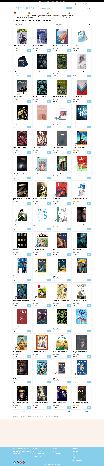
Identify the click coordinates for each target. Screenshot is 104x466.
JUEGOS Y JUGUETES (21, 13)
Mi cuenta (55, 448)
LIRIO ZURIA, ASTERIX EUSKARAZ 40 (60, 351)
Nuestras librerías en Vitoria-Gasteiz (21, 448)
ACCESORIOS (32, 15)
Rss (17, 462)
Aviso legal (35, 448)
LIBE (54, 249)
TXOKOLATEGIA (36, 122)
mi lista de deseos (57, 453)
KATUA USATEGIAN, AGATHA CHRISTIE (80, 402)
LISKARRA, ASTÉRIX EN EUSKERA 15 (40, 249)
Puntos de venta (80, 3)
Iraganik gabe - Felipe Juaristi (19, 173)
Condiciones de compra (38, 453)
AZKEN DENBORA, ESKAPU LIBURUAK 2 (21, 122)
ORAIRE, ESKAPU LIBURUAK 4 (78, 122)
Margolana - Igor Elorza (38, 45)
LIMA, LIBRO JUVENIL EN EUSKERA (59, 402)
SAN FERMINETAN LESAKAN (78, 275)
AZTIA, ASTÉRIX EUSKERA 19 (18, 224)
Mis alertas (55, 451)
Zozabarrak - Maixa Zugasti (79, 71)
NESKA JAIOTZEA (56, 198)
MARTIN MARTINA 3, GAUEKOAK (59, 326)
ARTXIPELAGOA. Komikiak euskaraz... (41, 377)
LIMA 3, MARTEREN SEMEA (78, 173)
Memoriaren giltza (37, 71)
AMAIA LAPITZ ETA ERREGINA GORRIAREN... (21, 300)
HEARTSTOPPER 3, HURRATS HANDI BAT (61, 300)
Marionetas (57, 15)
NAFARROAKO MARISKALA (77, 96)
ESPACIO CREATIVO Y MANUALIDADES (80, 13)
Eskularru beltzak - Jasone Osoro (20, 45)
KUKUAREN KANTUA (37, 147)
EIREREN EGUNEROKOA (37, 173)
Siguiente (87, 412)
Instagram (24, 462)
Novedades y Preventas (70, 15)
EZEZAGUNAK (16, 249)
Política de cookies (37, 451)
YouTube (21, 462)
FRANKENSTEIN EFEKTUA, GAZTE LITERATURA (81, 224)
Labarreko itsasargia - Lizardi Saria (60, 45)
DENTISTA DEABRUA (77, 377)
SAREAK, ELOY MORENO (18, 326)
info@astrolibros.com (77, 460)
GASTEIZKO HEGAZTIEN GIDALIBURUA (60, 224)
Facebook (14, 462)
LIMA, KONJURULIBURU (17, 351)
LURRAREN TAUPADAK (57, 71)
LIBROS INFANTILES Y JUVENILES (37, 13)
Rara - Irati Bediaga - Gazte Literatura (61, 173)
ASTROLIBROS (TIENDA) (18, 450)
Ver (29, 50)
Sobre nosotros (36, 450)
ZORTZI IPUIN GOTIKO (77, 249)
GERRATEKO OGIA (16, 275)
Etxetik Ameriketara (17, 96)
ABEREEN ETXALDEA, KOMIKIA (39, 351)
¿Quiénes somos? (37, 456)
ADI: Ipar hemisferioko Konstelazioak (21, 71)
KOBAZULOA (35, 326)
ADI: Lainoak (75, 45)
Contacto (55, 450)
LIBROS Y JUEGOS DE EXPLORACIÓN (58, 13)
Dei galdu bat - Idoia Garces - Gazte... (41, 198)
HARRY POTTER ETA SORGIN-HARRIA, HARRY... (41, 275)
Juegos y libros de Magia (45, 15)
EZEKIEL (34, 300)
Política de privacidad (38, 455)
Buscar (69, 8)
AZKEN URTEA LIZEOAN (57, 122)
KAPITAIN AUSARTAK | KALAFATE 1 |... (80, 147)
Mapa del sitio (16, 453)
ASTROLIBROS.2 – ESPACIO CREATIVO (22, 451)
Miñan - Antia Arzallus (58, 147)
